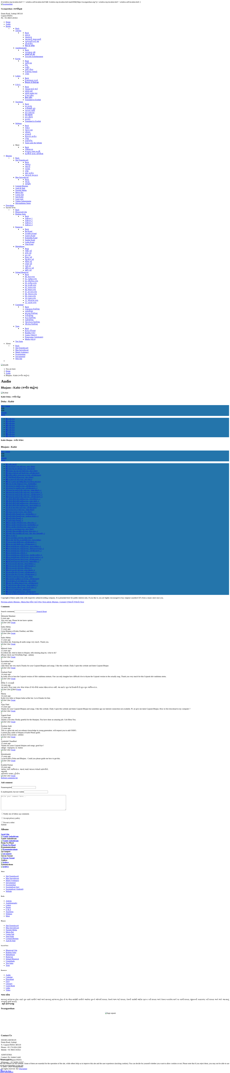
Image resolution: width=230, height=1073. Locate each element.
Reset (45, 611)
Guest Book (10, 986)
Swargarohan (11, 885)
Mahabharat (10, 955)
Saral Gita (5, 834)
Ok (1, 1070)
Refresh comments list (9, 778)
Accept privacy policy (11, 818)
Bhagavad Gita (11, 950)
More (8, 916)
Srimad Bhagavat (12, 959)
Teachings (9, 912)
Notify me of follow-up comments (16, 814)
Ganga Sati (10, 934)
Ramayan (9, 957)
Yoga (8, 965)
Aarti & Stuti (10, 941)
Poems (8, 907)
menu (3, 415)
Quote (13, 623)
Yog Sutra (9, 963)
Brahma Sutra (11, 952)
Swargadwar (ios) (12, 887)
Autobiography (11, 903)
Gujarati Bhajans (12, 939)
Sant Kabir (10, 936)
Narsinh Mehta (11, 930)
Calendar (9, 977)
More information (6, 1072)
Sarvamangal (11, 883)
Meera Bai (10, 932)
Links (8, 988)
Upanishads (10, 961)
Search (39, 611)
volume (4, 413)
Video (8, 990)
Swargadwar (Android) (14, 889)
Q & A (8, 910)
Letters (8, 905)
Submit (3, 825)
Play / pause (5, 406)
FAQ (8, 981)
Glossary (9, 984)
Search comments (7, 611)
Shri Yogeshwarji (12, 876)
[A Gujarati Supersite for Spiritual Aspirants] (7, 4)
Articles (9, 901)
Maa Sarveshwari (12, 878)
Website (9, 891)
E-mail (12, 792)
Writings (9, 914)
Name (6, 787)
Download (10, 979)
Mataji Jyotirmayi (12, 881)
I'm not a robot (8, 822)
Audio (8, 975)
